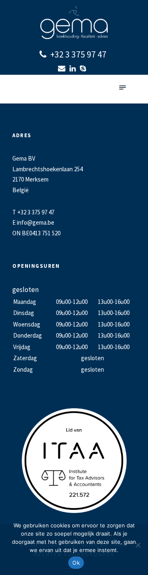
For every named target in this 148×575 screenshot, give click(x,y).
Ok (76, 562)
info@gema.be (35, 222)
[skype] (84, 68)
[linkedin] (73, 68)
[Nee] (138, 545)
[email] (62, 68)
